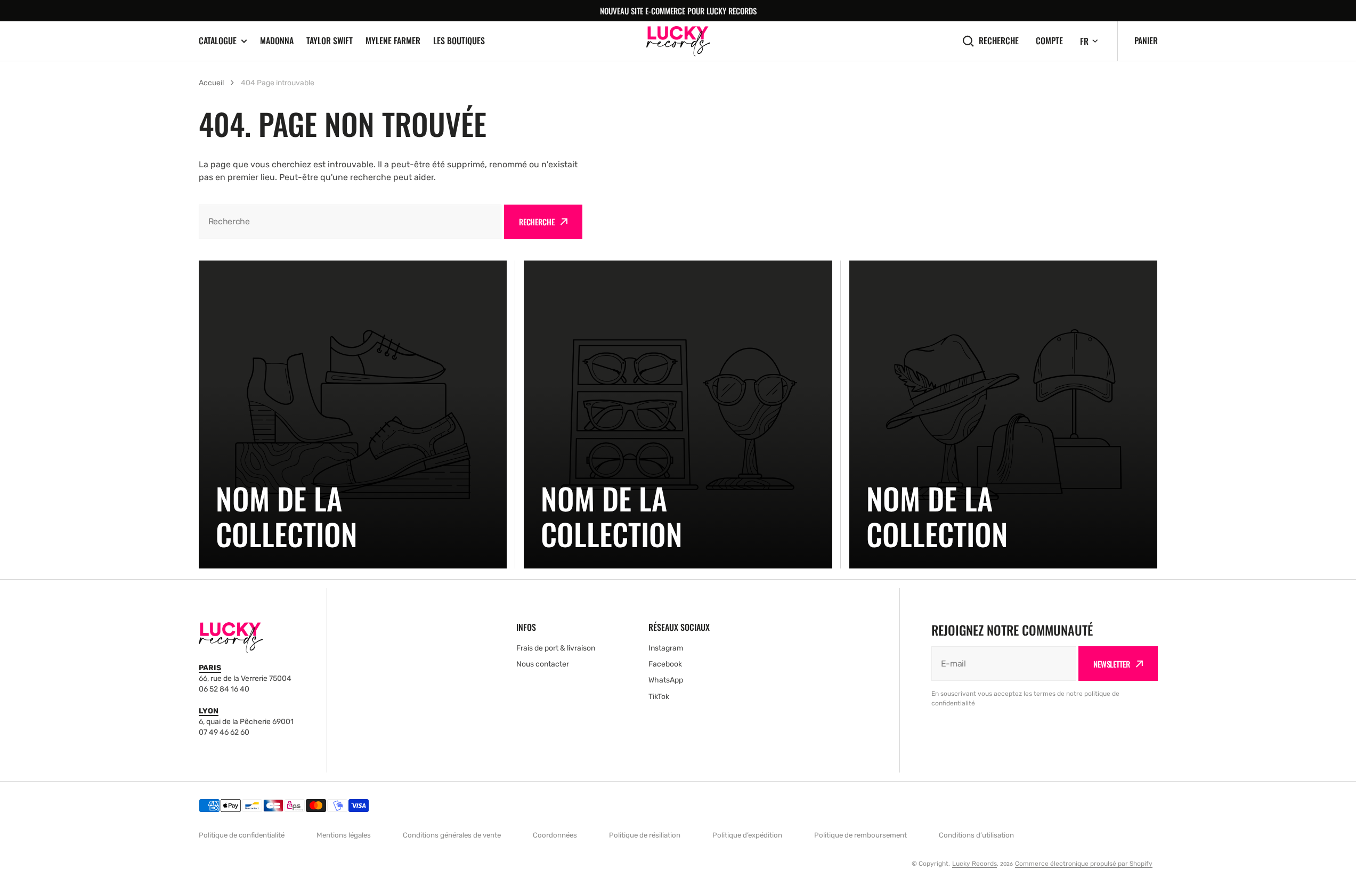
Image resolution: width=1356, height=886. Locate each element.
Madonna (277, 40)
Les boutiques (459, 40)
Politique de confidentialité (242, 835)
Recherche (999, 41)
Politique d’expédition (747, 835)
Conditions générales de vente (452, 835)
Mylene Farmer (393, 40)
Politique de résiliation (644, 835)
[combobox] (350, 222)
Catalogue (218, 41)
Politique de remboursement (860, 835)
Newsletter (1111, 664)
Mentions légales (343, 835)
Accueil (211, 82)
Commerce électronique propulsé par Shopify (1083, 863)
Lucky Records (974, 863)
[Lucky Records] (678, 41)
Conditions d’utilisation (976, 835)
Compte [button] (1049, 41)
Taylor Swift (329, 40)
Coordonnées (555, 835)
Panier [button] (1146, 40)
